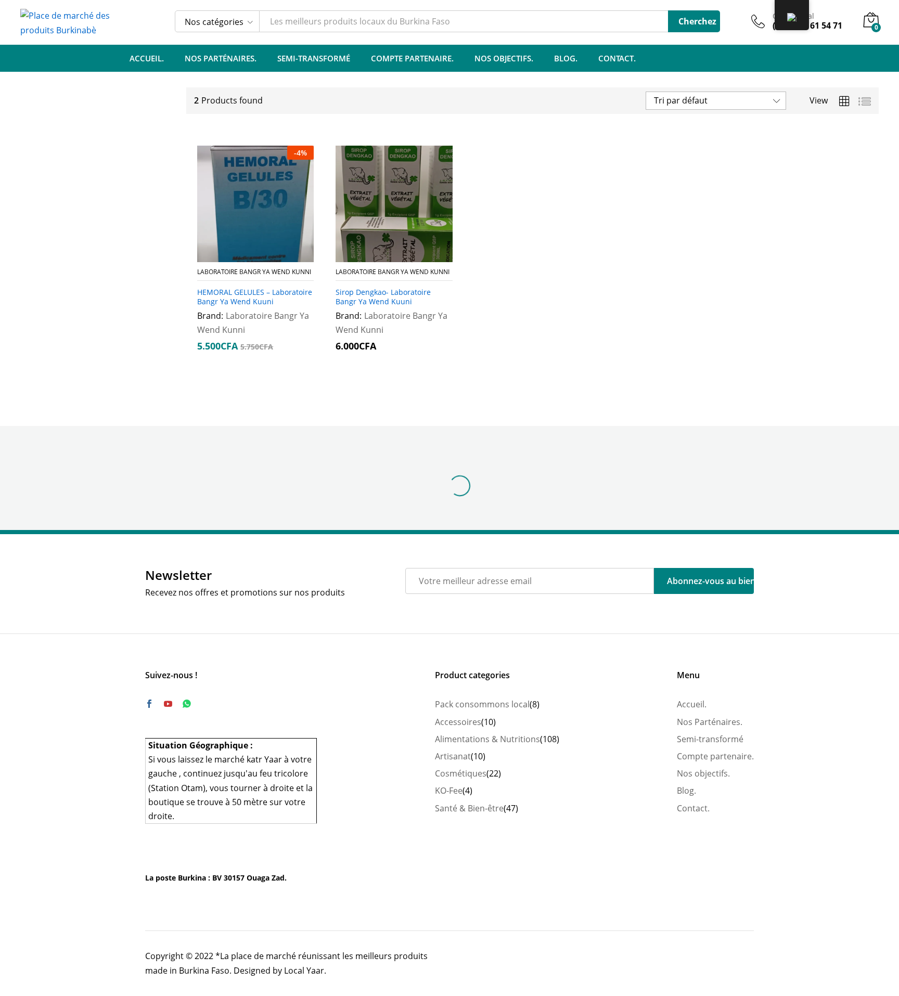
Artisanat (453, 756)
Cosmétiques (460, 773)
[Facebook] (149, 704)
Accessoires (458, 722)
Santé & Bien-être (469, 808)
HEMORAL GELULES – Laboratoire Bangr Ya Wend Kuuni (254, 297)
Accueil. (147, 58)
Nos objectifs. (503, 58)
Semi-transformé (313, 58)
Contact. (617, 58)
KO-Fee (449, 790)
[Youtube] (168, 704)
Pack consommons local (482, 704)
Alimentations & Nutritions (487, 739)
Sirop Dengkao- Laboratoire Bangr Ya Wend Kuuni (383, 297)
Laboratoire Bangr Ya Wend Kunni (254, 271)
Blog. (565, 58)
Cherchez (697, 21)
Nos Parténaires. (220, 58)
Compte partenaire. (412, 58)
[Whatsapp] (186, 704)
